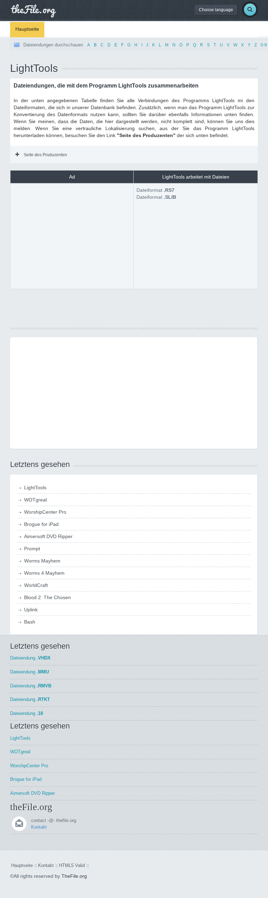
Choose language (216, 9)
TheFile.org (74, 876)
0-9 (264, 45)
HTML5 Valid (72, 865)
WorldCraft (36, 585)
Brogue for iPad (41, 524)
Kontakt (39, 827)
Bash (29, 622)
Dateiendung (30, 658)
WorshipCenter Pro (45, 512)
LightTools (35, 487)
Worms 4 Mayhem (44, 573)
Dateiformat (155, 190)
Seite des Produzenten (45, 154)
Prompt (32, 548)
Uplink (31, 609)
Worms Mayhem (42, 561)
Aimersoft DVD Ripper (48, 536)
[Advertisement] (72, 235)
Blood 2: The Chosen (47, 597)
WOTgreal (35, 500)
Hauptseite (27, 29)
